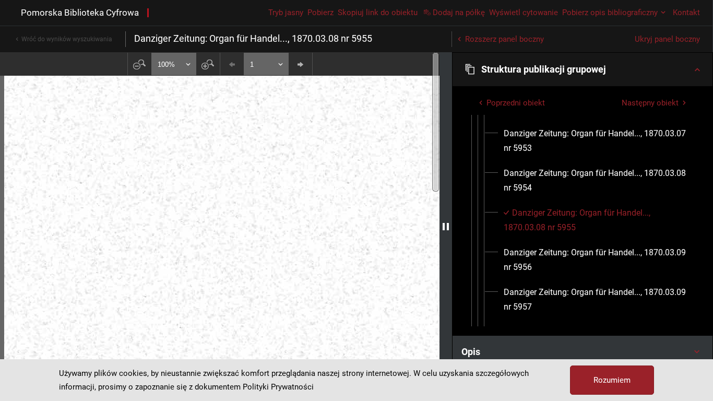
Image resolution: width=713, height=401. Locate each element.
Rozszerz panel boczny (504, 39)
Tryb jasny (285, 12)
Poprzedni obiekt (515, 103)
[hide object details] (445, 226)
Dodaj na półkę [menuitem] (459, 12)
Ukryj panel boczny (667, 39)
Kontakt (686, 12)
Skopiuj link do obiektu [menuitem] (378, 12)
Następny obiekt (650, 103)
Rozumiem (612, 380)
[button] (582, 69)
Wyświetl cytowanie (523, 12)
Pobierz (320, 12)
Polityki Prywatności (278, 387)
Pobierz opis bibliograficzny (610, 12)
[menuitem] (595, 141)
